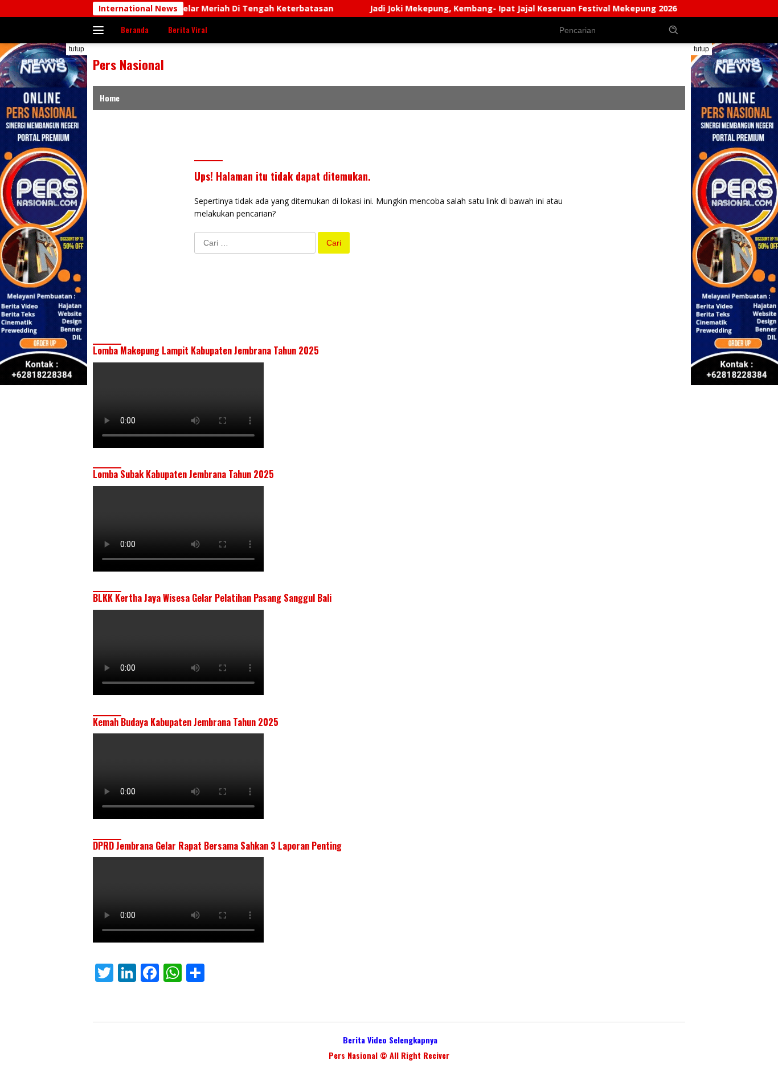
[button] (673, 30)
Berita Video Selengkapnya (390, 1040)
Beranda (135, 29)
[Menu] (100, 30)
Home (110, 98)
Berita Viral (187, 29)
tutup (76, 49)
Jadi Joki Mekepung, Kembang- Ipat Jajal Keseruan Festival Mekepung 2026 (496, 8)
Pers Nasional (128, 64)
